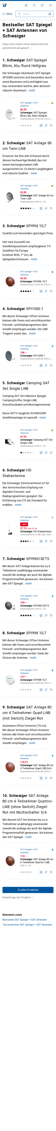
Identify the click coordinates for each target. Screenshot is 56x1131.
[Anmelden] (34, 5)
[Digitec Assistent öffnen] (42, 5)
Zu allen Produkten (28, 889)
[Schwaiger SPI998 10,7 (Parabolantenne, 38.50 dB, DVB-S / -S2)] (28, 680)
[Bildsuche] (50, 14)
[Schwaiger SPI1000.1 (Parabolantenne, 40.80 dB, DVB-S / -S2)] (28, 356)
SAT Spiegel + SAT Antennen (29, 104)
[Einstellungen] (26, 5)
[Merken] (46, 125)
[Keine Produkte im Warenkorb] (50, 5)
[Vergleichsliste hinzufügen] (41, 125)
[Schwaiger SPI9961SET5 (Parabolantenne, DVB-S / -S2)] (28, 606)
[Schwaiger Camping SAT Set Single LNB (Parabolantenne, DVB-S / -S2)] (28, 441)
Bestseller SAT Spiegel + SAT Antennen (24, 919)
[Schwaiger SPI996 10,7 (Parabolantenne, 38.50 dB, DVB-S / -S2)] (28, 282)
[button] (31, 48)
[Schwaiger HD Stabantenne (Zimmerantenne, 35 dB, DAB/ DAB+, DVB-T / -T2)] (28, 530)
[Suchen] (19, 14)
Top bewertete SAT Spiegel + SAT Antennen (27, 924)
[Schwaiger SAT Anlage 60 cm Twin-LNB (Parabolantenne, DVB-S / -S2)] (28, 197)
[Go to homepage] (4, 5)
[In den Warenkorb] (51, 125)
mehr (32, 90)
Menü (9, 13)
